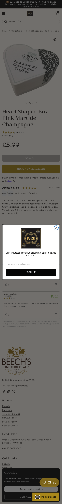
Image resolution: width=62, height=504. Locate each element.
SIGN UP (31, 272)
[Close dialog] (56, 228)
